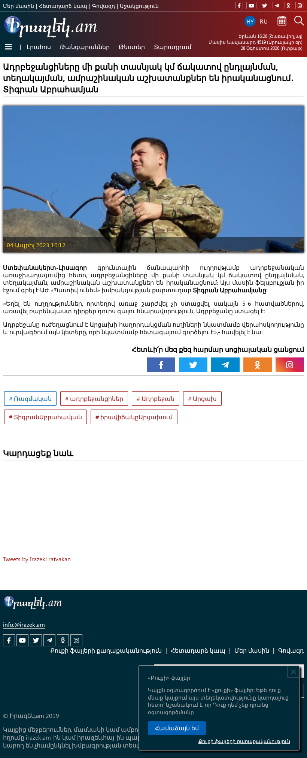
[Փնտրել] (299, 21)
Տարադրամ (172, 47)
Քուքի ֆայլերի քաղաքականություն (244, 741)
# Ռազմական (30, 398)
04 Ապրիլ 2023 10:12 (36, 245)
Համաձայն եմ (177, 728)
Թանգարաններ (85, 47)
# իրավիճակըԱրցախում (134, 417)
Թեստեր (132, 47)
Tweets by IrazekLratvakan (37, 559)
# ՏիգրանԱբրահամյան (45, 417)
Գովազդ (103, 5)
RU (264, 21)
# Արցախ (202, 398)
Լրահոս (39, 47)
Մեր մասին (18, 5)
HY (250, 21)
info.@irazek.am (24, 624)
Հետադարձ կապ (63, 5)
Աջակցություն (139, 5)
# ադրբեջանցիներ (94, 398)
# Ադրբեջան (155, 398)
